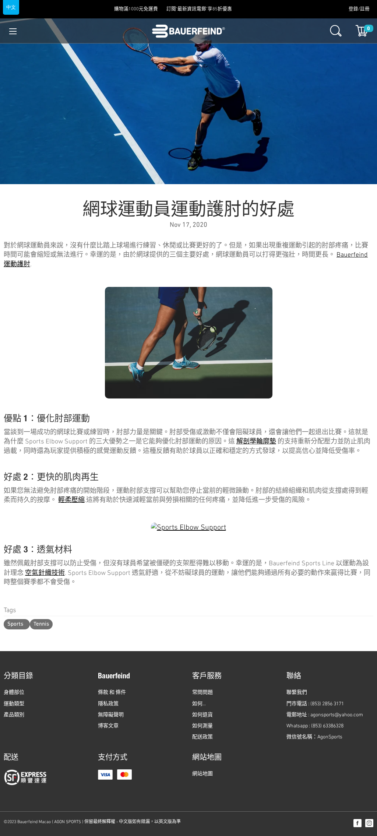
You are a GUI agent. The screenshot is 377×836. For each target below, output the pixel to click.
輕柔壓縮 (71, 500)
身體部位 (14, 692)
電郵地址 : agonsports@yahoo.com (324, 715)
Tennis (41, 624)
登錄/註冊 (359, 9)
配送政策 (202, 737)
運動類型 (14, 704)
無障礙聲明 (111, 715)
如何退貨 (202, 715)
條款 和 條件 (112, 692)
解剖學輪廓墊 (256, 442)
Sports (15, 624)
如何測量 (202, 726)
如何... (199, 704)
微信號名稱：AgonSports (314, 737)
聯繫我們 (296, 692)
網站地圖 (202, 774)
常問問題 (202, 692)
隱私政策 (108, 704)
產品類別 (14, 715)
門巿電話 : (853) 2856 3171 (315, 704)
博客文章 (108, 726)
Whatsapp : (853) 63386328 (314, 726)
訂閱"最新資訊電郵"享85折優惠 (199, 9)
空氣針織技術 (45, 573)
